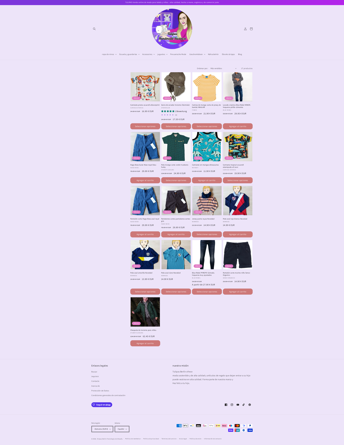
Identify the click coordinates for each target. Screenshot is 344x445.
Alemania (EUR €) (101, 429)
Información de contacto (212, 439)
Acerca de (95, 386)
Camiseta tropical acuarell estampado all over (233, 166)
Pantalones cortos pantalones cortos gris (175, 220)
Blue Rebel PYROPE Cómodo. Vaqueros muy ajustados (203, 274)
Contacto (95, 381)
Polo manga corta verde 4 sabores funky (174, 166)
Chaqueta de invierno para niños (143, 330)
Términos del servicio (169, 439)
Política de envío (195, 439)
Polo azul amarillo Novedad (141, 273)
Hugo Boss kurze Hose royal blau (143, 165)
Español (121, 429)
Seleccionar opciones (145, 126)
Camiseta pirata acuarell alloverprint (145, 105)
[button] (94, 29)
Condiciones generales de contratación (108, 395)
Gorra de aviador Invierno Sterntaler (175, 105)
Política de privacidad (151, 439)
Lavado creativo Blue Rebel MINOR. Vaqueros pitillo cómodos (237, 106)
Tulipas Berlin (102, 439)
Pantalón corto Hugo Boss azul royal (144, 219)
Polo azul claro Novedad (171, 273)
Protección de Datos (100, 390)
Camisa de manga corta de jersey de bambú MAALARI (206, 106)
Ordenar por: (202, 68)
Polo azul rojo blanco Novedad (235, 219)
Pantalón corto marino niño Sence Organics (236, 274)
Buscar (94, 371)
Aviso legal (183, 439)
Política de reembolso (133, 439)
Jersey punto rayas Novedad (203, 219)
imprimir (95, 376)
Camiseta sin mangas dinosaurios (205, 165)
